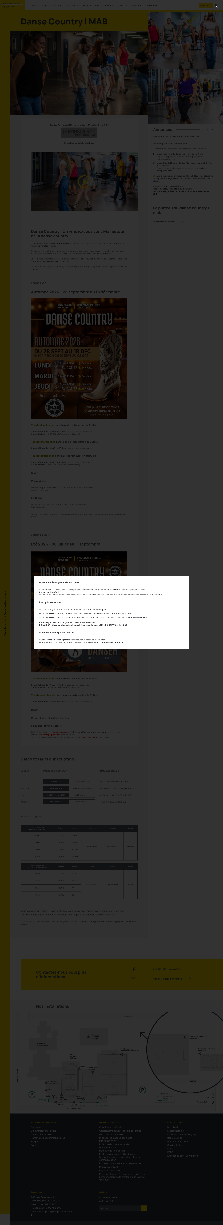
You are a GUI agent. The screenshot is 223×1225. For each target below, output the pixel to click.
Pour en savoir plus (97, 609)
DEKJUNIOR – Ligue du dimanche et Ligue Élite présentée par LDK (83, 625)
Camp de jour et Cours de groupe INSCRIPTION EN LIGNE (68, 622)
